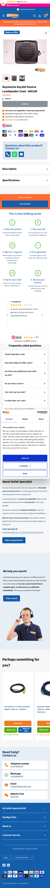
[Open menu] (3, 16)
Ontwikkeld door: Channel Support (25, 849)
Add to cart (11, 730)
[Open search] (34, 15)
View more (18, 723)
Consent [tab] (8, 419)
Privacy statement (22, 883)
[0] (44, 15)
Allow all (25, 458)
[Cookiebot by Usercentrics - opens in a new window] (37, 412)
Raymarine (6, 95)
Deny (25, 474)
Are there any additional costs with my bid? (20, 373)
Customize (23, 466)
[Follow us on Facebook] (4, 865)
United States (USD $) (22, 858)
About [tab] (41, 419)
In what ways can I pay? (15, 400)
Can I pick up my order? (15, 392)
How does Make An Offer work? (18, 362)
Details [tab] (25, 419)
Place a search (11, 598)
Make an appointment (14, 540)
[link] (17, 706)
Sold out (25, 104)
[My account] (39, 15)
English (6, 858)
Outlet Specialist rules (15, 354)
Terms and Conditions (9, 883)
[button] (6, 52)
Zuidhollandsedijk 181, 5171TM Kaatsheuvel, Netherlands (22, 532)
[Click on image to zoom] (46, 32)
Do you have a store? (14, 383)
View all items (25, 204)
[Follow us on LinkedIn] (8, 865)
